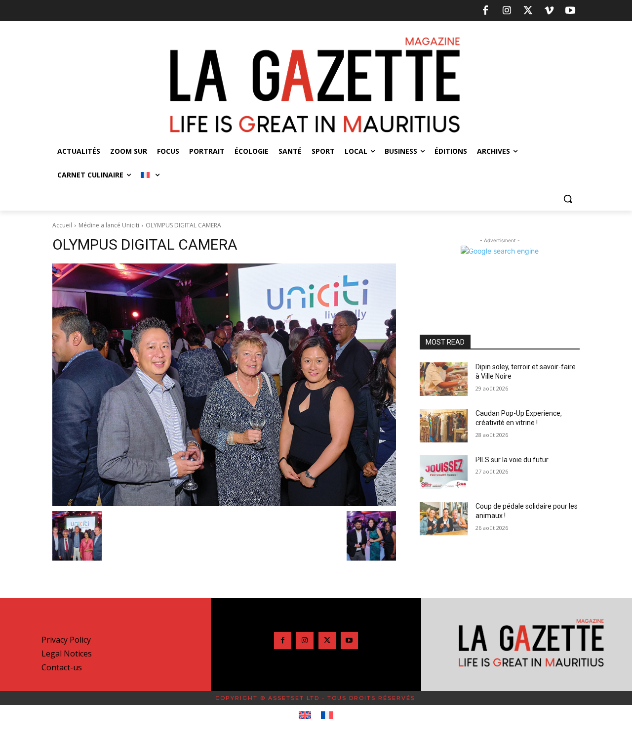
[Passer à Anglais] (305, 716)
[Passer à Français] (327, 716)
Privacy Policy (66, 639)
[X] (527, 10)
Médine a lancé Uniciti (109, 225)
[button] (568, 199)
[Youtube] (570, 10)
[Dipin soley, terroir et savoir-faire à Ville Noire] (444, 379)
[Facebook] (485, 10)
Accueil (62, 225)
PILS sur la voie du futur (512, 460)
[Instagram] (506, 10)
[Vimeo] (549, 10)
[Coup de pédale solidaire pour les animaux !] (444, 518)
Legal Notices (66, 653)
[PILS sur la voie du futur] (444, 472)
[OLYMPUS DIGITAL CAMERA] (224, 384)
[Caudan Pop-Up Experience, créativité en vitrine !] (444, 425)
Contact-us (61, 667)
